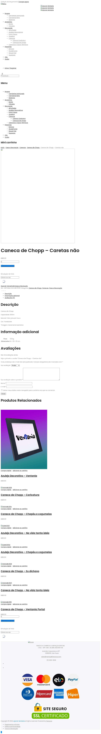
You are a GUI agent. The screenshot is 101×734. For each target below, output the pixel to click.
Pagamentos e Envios (12, 725)
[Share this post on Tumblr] (5, 290)
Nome (3, 383)
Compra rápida (6, 471)
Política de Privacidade (12, 727)
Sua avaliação (6, 365)
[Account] (1, 65)
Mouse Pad (12, 53)
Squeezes (12, 55)
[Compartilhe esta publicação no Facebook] (1, 290)
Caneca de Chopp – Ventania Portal (23, 609)
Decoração (8, 28)
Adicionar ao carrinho (8, 266)
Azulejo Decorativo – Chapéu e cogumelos (26, 552)
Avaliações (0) (10, 298)
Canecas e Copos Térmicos (18, 45)
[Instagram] (52, 670)
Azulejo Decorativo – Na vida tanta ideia (25, 533)
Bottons (11, 49)
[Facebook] (52, 666)
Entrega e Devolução (20, 286)
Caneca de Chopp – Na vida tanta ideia (25, 590)
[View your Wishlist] (1, 72)
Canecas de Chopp (19, 43)
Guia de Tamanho (7, 286)
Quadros (12, 36)
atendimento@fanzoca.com (51, 657)
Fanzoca (49, 721)
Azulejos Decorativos (16, 32)
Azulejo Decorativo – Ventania (19, 475)
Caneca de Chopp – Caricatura (20, 495)
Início (2, 148)
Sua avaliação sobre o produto (12, 380)
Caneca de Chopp (33, 148)
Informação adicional (12, 296)
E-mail (3, 387)
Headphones (13, 51)
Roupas (7, 14)
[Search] (1, 63)
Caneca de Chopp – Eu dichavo (20, 571)
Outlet (7, 59)
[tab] (52, 294)
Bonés (11, 24)
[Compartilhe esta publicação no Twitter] (3, 290)
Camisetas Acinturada (16, 16)
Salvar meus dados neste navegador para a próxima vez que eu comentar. (29, 390)
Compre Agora (24, 2)
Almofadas (12, 30)
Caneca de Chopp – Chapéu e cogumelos (26, 514)
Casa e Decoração (12, 148)
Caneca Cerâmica (19, 41)
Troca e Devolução (11, 729)
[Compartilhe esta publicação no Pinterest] (4, 290)
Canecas (12, 38)
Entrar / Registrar (10, 68)
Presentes (8, 47)
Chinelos (12, 26)
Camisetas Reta (14, 18)
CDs (6, 57)
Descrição (8, 294)
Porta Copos (13, 34)
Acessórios (8, 22)
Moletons (12, 20)
